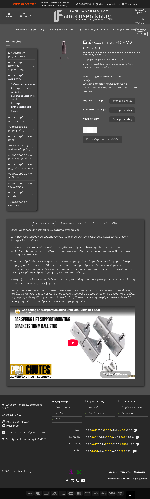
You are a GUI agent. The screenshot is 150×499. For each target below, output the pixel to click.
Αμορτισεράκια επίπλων (17, 194)
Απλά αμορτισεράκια (23, 84)
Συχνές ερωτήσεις (132, 407)
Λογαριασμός (63, 407)
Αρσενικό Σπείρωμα (94, 110)
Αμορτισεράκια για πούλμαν (20, 175)
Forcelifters (98, 64)
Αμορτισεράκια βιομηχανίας (17, 129)
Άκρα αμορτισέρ (118, 64)
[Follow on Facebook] (67, 481)
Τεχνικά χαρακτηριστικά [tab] (73, 223)
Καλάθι (60, 413)
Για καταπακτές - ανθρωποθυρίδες (19, 147)
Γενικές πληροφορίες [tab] (43, 223)
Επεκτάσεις (106, 67)
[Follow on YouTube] (83, 481)
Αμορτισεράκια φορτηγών (17, 204)
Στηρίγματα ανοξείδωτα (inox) (92, 30)
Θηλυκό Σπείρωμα (93, 101)
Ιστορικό (93, 407)
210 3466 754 (13, 415)
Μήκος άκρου (91, 119)
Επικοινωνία (128, 413)
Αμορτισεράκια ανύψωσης (61, 30)
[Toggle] (33, 66)
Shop (42, 30)
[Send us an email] (72, 481)
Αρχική (33, 30)
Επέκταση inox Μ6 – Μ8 (122, 30)
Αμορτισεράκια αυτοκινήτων (17, 119)
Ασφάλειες (17, 111)
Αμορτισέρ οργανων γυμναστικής (16, 66)
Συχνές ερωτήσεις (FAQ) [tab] (105, 223)
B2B (58, 419)
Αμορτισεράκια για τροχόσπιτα (20, 185)
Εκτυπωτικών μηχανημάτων (16, 55)
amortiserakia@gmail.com (26, 432)
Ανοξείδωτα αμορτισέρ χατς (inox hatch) (23, 95)
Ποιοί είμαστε (97, 413)
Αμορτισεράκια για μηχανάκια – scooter (20, 166)
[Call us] (77, 481)
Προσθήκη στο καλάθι (102, 139)
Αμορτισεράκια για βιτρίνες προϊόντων (20, 157)
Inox (107, 64)
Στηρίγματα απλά (21, 88)
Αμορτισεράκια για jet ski (20, 138)
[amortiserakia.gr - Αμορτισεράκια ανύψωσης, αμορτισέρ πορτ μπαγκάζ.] (82, 16)
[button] (143, 19)
